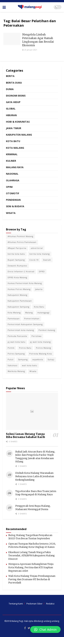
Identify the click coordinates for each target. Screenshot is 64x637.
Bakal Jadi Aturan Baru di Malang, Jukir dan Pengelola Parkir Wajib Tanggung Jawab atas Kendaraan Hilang (35, 456)
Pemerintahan (31, 318)
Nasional (12, 173)
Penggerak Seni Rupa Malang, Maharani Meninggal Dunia (33, 507)
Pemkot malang (47, 330)
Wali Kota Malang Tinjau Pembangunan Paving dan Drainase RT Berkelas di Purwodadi (31, 579)
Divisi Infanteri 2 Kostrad (21, 271)
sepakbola (37, 359)
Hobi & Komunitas (18, 121)
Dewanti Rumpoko (17, 265)
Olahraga (12, 180)
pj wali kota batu (16, 342)
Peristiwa (36, 336)
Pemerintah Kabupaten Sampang (25, 324)
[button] (45, 629)
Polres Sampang (16, 353)
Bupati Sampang (16, 260)
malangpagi (43, 312)
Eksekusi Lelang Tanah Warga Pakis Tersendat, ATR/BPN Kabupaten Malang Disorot (31, 555)
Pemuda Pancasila (17, 336)
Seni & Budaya (15, 206)
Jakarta (38, 289)
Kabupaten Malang (19, 134)
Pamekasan (14, 318)
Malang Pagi (17, 621)
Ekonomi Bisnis (16, 95)
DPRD (42, 271)
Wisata (11, 213)
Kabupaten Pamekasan (20, 300)
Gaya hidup (13, 102)
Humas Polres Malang (19, 289)
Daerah (47, 260)
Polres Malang (43, 348)
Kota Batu (13, 141)
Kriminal (12, 154)
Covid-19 (34, 260)
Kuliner (11, 160)
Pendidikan (13, 199)
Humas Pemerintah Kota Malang (25, 283)
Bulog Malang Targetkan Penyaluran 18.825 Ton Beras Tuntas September (30, 537)
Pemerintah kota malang (21, 330)
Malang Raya (15, 167)
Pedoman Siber (34, 603)
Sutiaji (51, 359)
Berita (10, 76)
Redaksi (50, 603)
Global (11, 108)
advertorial (37, 248)
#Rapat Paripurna (17, 248)
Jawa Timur (13, 128)
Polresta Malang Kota (40, 353)
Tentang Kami (16, 603)
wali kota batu (29, 365)
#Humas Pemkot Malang (20, 236)
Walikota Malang (16, 371)
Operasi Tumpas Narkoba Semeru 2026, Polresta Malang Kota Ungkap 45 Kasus (32, 545)
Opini (9, 186)
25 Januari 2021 (30, 50)
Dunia (10, 89)
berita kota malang (40, 254)
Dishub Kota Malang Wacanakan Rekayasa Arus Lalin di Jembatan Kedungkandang (34, 476)
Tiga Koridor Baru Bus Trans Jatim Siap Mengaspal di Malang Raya (35, 493)
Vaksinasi (12, 365)
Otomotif (12, 193)
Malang (29, 312)
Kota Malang (15, 147)
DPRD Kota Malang (17, 277)
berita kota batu (16, 254)
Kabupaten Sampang (18, 306)
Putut (10, 359)
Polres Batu (25, 348)
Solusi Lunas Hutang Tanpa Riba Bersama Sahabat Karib (25, 435)
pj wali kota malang (40, 342)
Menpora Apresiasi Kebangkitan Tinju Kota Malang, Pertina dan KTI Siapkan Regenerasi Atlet (31, 567)
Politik (11, 348)
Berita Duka (14, 82)
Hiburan (11, 115)
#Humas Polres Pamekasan (22, 242)
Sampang (23, 359)
